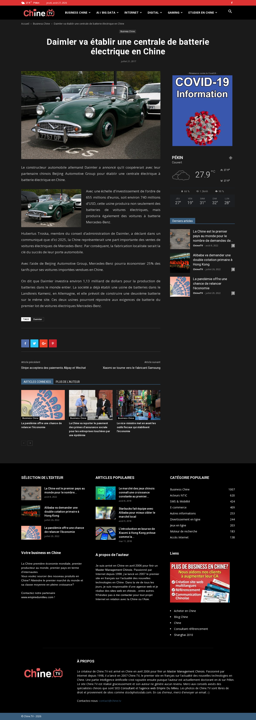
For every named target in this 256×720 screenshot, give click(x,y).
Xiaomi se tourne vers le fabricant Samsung (131, 368)
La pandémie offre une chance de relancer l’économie (210, 283)
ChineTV (198, 245)
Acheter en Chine (185, 611)
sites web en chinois (123, 590)
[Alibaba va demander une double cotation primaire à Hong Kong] (180, 263)
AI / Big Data (105, 12)
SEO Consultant (125, 688)
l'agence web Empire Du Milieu (159, 688)
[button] (230, 12)
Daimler (37, 319)
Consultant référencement (191, 629)
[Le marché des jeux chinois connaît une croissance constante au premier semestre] (106, 493)
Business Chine (76, 12)
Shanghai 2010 (183, 635)
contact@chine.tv (110, 701)
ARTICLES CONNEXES (37, 381)
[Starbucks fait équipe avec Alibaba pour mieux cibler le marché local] (106, 513)
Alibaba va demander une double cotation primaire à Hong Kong (212, 259)
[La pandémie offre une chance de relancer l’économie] (43, 405)
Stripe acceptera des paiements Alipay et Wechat (53, 368)
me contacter (124, 595)
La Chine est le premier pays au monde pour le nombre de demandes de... (213, 236)
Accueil (25, 23)
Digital (153, 12)
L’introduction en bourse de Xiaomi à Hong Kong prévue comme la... (137, 532)
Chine (177, 623)
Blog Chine (181, 617)
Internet (131, 12)
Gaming (173, 12)
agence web (144, 586)
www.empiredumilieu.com (37, 597)
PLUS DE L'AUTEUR (68, 381)
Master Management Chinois (114, 569)
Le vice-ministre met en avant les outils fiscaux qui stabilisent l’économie (136, 427)
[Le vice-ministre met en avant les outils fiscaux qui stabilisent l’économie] (138, 405)
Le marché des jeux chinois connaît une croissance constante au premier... (137, 492)
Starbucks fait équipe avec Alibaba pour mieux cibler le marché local (137, 512)
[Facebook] (232, 3)
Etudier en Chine (201, 12)
